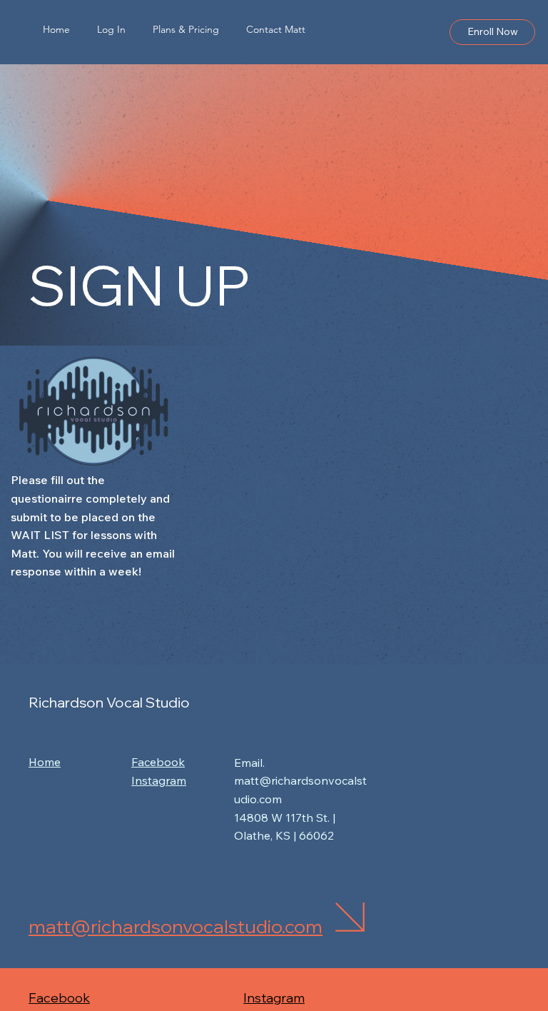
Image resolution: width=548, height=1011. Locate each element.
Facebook (59, 998)
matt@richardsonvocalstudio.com (176, 926)
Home (45, 762)
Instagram (274, 998)
